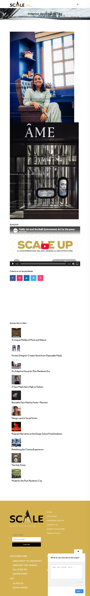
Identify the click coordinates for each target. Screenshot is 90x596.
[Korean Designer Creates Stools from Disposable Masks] (16, 348)
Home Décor (23, 110)
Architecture (18, 556)
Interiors (14, 83)
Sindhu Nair (16, 92)
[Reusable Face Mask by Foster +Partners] (16, 395)
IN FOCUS (18, 583)
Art (12, 579)
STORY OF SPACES (26, 174)
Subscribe (26, 544)
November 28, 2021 (38, 83)
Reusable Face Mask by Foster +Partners (30, 402)
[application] (45, 246)
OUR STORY (52, 516)
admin (14, 183)
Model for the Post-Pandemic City (27, 480)
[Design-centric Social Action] (16, 410)
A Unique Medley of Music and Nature (29, 339)
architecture (31, 200)
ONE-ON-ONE (24, 83)
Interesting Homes (34, 110)
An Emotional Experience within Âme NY (42, 178)
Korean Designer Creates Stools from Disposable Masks (37, 355)
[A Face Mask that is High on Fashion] (16, 379)
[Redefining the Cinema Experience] (16, 442)
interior (26, 206)
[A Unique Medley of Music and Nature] (16, 332)
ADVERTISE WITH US (55, 521)
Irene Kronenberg (15, 209)
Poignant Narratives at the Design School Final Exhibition (37, 433)
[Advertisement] (45, 297)
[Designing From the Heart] (42, 80)
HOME (49, 512)
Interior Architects (16, 113)
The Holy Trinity (18, 465)
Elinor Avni (38, 203)
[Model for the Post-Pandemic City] (16, 473)
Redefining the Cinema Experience (27, 449)
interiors (26, 113)
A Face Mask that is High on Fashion (27, 386)
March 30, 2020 (40, 174)
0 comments (25, 183)
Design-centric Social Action (25, 418)
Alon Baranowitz (20, 200)
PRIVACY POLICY (54, 533)
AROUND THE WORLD (25, 565)
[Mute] (73, 264)
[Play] (13, 264)
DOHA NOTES (20, 588)
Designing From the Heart (30, 87)
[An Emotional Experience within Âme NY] (44, 170)
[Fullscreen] (77, 264)
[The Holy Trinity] (16, 457)
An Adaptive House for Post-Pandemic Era (31, 371)
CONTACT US (52, 525)
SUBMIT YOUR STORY (56, 529)
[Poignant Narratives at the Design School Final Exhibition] (16, 426)
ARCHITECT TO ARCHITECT (27, 561)
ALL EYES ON (20, 570)
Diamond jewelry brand (26, 203)
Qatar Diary (20, 574)
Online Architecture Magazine (31, 209)
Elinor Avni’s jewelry (16, 206)
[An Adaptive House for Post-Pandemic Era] (16, 363)
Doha (17, 110)
